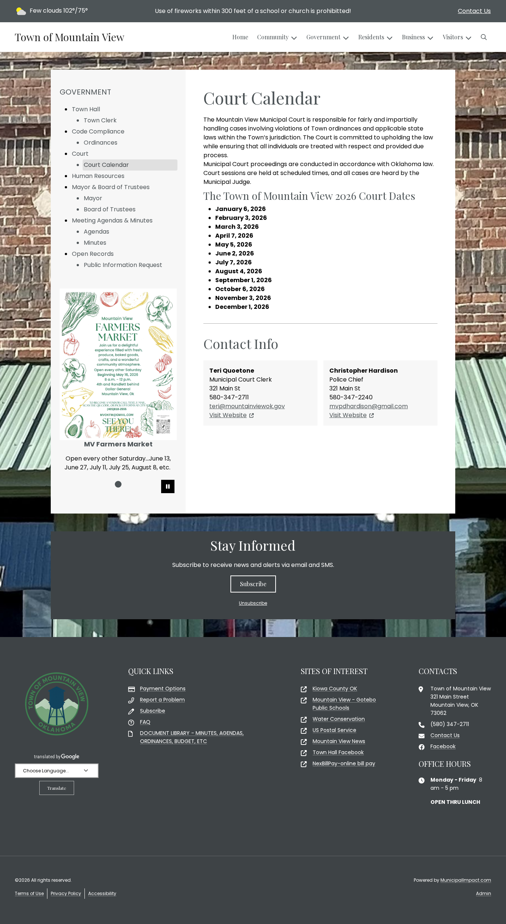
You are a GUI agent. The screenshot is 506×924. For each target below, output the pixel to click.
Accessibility (102, 893)
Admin (483, 893)
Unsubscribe (253, 603)
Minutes (95, 242)
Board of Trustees (110, 209)
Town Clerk (100, 120)
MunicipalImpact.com (465, 880)
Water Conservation (339, 719)
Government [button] (323, 37)
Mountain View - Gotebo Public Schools (344, 704)
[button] (483, 37)
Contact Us (474, 11)
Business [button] (413, 37)
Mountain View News (339, 741)
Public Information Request (123, 265)
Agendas (96, 231)
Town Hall (86, 109)
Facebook (443, 746)
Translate (56, 788)
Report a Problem (162, 699)
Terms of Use (29, 893)
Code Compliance (98, 131)
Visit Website (228, 415)
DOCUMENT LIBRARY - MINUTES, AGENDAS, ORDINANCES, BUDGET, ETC (192, 737)
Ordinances (100, 142)
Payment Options (163, 688)
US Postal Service (334, 730)
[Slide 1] (118, 484)
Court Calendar (106, 165)
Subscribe (253, 584)
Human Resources (98, 176)
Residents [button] (371, 37)
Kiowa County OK (335, 688)
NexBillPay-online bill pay (344, 763)
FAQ (145, 722)
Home (240, 37)
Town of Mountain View (69, 37)
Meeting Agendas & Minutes (112, 220)
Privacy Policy (66, 893)
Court (80, 153)
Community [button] (273, 37)
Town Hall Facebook (338, 752)
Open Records (93, 254)
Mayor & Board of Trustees (111, 187)
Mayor (93, 198)
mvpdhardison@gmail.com (368, 406)
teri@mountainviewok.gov (247, 406)
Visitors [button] (453, 37)
